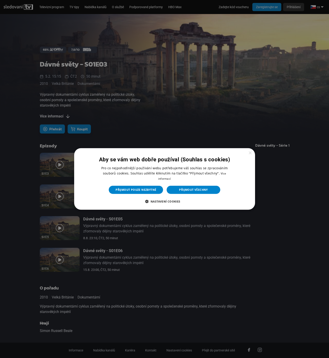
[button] (164, 201)
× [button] (250, 153)
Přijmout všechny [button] (193, 190)
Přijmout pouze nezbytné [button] (136, 190)
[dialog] (164, 179)
